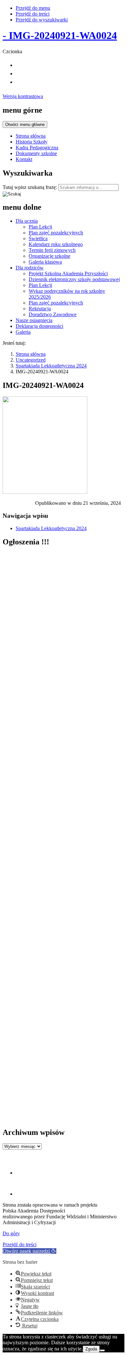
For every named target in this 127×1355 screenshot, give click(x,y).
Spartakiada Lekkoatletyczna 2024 (51, 365)
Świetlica (38, 238)
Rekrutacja (40, 308)
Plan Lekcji (40, 227)
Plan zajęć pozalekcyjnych (56, 232)
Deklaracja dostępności (39, 326)
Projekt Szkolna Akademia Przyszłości (68, 273)
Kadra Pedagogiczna (37, 147)
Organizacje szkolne (49, 256)
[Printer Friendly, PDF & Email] (19, 504)
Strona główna (31, 136)
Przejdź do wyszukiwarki (42, 19)
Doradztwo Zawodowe (53, 314)
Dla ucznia (27, 221)
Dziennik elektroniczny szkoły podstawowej (74, 279)
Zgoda (91, 1349)
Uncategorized (31, 360)
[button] (29, 1251)
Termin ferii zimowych (52, 250)
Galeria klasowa (45, 262)
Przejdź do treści (32, 14)
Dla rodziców (30, 267)
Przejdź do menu (33, 8)
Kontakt (24, 159)
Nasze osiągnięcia (34, 320)
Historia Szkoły (32, 141)
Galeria (23, 332)
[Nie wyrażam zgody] (102, 1350)
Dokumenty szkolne (36, 153)
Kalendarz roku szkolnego (56, 244)
